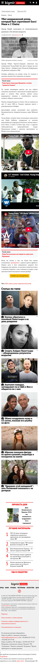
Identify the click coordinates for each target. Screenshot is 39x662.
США (6, 283)
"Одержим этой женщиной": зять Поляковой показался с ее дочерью (17, 488)
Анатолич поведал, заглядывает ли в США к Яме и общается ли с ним (17, 387)
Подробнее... (4, 656)
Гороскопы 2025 (22, 11)
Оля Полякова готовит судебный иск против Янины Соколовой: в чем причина (20, 556)
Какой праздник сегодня (8, 11)
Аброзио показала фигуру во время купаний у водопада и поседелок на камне (17, 454)
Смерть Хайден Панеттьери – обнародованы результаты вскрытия (17, 353)
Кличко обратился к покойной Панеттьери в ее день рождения (15, 319)
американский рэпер (24, 283)
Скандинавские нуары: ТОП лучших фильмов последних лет (21, 544)
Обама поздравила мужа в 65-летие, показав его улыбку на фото (16, 420)
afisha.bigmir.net (6, 605)
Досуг (10, 15)
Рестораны (21, 588)
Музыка (13, 588)
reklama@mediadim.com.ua (10, 637)
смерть (10, 283)
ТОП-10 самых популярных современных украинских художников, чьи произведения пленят (20, 536)
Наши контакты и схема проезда (11, 618)
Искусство (30, 588)
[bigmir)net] (10, 2)
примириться (15, 263)
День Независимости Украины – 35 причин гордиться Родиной (21, 550)
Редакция (4, 614)
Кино (7, 588)
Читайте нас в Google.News (19, 276)
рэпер (15, 283)
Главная (3, 15)
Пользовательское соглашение (11, 627)
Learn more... (21, 661)
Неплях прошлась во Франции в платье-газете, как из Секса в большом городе (20, 564)
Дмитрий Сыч (18, 35)
